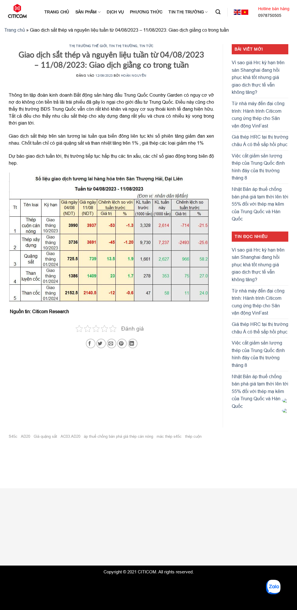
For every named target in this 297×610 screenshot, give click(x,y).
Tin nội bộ (10, 534)
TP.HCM (182, 514)
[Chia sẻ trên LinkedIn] (132, 343)
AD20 (25, 436)
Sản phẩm (86, 12)
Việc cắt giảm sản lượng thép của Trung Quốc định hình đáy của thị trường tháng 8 (258, 167)
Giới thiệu (10, 514)
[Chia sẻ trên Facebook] (90, 343)
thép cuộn (193, 436)
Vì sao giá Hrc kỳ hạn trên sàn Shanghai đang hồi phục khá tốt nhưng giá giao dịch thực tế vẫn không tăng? (258, 77)
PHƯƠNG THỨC (146, 12)
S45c (13, 436)
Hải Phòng (156, 514)
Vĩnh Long (186, 525)
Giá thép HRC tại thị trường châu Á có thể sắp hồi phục (260, 140)
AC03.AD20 (70, 436)
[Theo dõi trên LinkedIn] (238, 516)
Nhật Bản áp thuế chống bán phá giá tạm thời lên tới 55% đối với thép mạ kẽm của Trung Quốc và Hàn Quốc (260, 203)
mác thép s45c (169, 436)
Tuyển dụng (12, 524)
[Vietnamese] (245, 12)
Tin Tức (146, 46)
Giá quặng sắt (45, 436)
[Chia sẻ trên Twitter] (101, 343)
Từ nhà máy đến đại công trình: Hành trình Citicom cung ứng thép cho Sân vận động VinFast (258, 114)
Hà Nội (119, 514)
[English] (237, 12)
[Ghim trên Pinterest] (122, 343)
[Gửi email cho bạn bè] (111, 343)
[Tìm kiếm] (217, 12)
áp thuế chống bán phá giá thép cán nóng (118, 436)
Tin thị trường (186, 12)
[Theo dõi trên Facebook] (228, 516)
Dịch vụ (115, 12)
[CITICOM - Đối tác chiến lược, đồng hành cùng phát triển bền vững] (20, 11)
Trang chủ (56, 12)
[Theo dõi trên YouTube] (249, 516)
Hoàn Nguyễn (133, 75)
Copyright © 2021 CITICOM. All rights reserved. (149, 571)
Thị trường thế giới (88, 46)
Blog (5, 545)
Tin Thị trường (123, 46)
